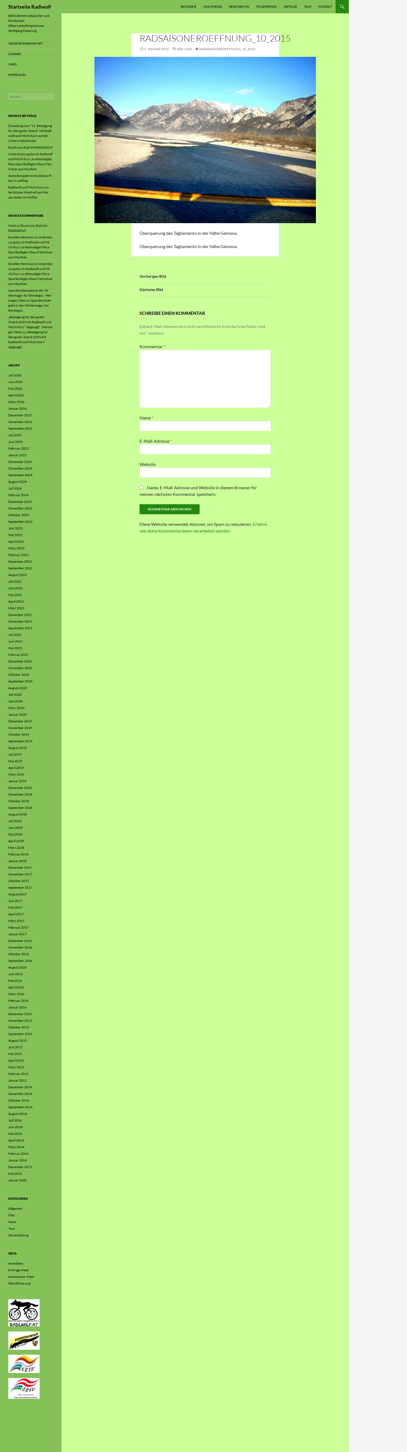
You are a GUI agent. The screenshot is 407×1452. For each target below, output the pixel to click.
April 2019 (16, 768)
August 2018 (17, 814)
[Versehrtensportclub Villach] (24, 1340)
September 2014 (20, 1107)
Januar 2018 (17, 861)
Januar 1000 (17, 1180)
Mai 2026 (15, 388)
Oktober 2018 (18, 801)
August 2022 (17, 575)
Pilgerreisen (266, 6)
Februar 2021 (18, 655)
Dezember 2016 (20, 941)
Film (307, 6)
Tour (11, 1228)
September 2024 (20, 475)
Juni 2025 (15, 442)
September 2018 (20, 808)
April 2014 (16, 1140)
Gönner (14, 54)
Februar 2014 (18, 1154)
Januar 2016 (17, 1007)
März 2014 (16, 1147)
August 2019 (17, 748)
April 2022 (16, 601)
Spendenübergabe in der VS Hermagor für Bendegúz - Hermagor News (30, 295)
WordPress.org (19, 1283)
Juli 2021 (15, 635)
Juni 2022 (15, 588)
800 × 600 (184, 49)
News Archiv (239, 6)
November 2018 (20, 794)
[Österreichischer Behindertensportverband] (24, 1388)
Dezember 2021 (20, 615)
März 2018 (16, 847)
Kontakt (325, 6)
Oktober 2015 (18, 1027)
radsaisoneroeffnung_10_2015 (227, 49)
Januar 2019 (17, 781)
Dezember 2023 (20, 502)
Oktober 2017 (18, 881)
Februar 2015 (18, 1074)
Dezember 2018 (20, 788)
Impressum (17, 75)
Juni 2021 (15, 641)
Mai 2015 (15, 1054)
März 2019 (16, 774)
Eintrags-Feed (18, 1270)
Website (148, 464)
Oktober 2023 (18, 515)
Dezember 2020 (20, 661)
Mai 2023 (15, 535)
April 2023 (16, 541)
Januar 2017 (17, 934)
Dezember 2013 (20, 1167)
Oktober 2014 (18, 1100)
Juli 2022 (15, 581)
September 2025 (20, 428)
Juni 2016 (15, 974)
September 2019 (20, 741)
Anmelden (15, 1263)
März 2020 (16, 708)
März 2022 (16, 608)
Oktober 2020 (18, 674)
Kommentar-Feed (21, 1277)
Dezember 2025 (20, 415)
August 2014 (17, 1114)
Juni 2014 (15, 1127)
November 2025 (20, 422)
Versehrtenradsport (25, 43)
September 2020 (20, 681)
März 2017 (16, 921)
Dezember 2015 (20, 1014)
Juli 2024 (15, 488)
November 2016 (20, 947)
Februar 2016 (18, 1000)
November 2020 (20, 668)
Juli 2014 (15, 1120)
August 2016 (17, 967)
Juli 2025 (15, 435)
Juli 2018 (15, 821)
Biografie (188, 6)
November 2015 (20, 1020)
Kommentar (152, 346)
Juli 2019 (15, 754)
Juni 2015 (15, 1047)
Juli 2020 (15, 694)
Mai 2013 (15, 1173)
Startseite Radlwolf (29, 7)
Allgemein (15, 1208)
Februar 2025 (18, 448)
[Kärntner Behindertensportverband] (24, 1363)
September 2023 (20, 521)
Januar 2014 (17, 1160)
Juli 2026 (15, 375)
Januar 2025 (17, 455)
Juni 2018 (15, 828)
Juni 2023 (15, 528)
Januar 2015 (17, 1080)
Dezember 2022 (20, 561)
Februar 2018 (18, 854)
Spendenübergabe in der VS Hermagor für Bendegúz (30, 305)
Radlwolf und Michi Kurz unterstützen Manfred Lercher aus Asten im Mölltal (29, 192)
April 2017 (16, 914)
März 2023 (16, 548)
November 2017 (20, 874)
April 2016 (16, 987)
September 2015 (20, 1034)
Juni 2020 (15, 701)
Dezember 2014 (20, 1087)
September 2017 (20, 887)
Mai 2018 (15, 834)
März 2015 (16, 1067)
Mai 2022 (15, 595)
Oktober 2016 (18, 954)
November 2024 (20, 468)
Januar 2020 (17, 714)
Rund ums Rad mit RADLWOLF (30, 147)
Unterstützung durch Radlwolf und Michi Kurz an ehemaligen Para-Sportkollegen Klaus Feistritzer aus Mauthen (30, 247)
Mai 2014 (15, 1134)
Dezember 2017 (20, 867)
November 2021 (20, 621)
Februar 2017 (18, 927)
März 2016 (16, 994)
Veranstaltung (18, 1235)
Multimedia (213, 6)
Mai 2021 (15, 648)
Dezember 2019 (20, 721)
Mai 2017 (15, 907)
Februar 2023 (18, 555)
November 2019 (20, 728)
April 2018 (16, 841)
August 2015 (17, 1040)
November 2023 (20, 508)
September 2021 (20, 628)
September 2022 (20, 568)
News (12, 1222)
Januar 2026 (17, 408)
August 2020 (17, 688)
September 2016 (20, 961)
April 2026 (16, 395)
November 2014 (20, 1094)
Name (146, 417)
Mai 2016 (15, 981)
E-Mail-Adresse (156, 441)
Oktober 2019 (18, 734)
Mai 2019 (15, 761)
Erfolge (290, 6)
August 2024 (17, 482)
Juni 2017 (15, 901)
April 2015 (16, 1060)
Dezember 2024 (20, 462)
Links (12, 64)
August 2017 (17, 894)
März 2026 (16, 402)
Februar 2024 (18, 495)
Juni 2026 (15, 382)
